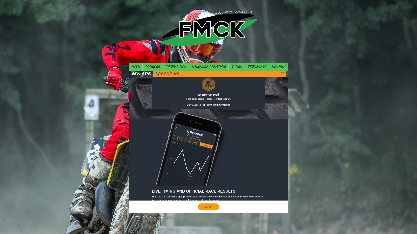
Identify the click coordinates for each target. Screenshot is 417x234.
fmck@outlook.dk (158, 217)
